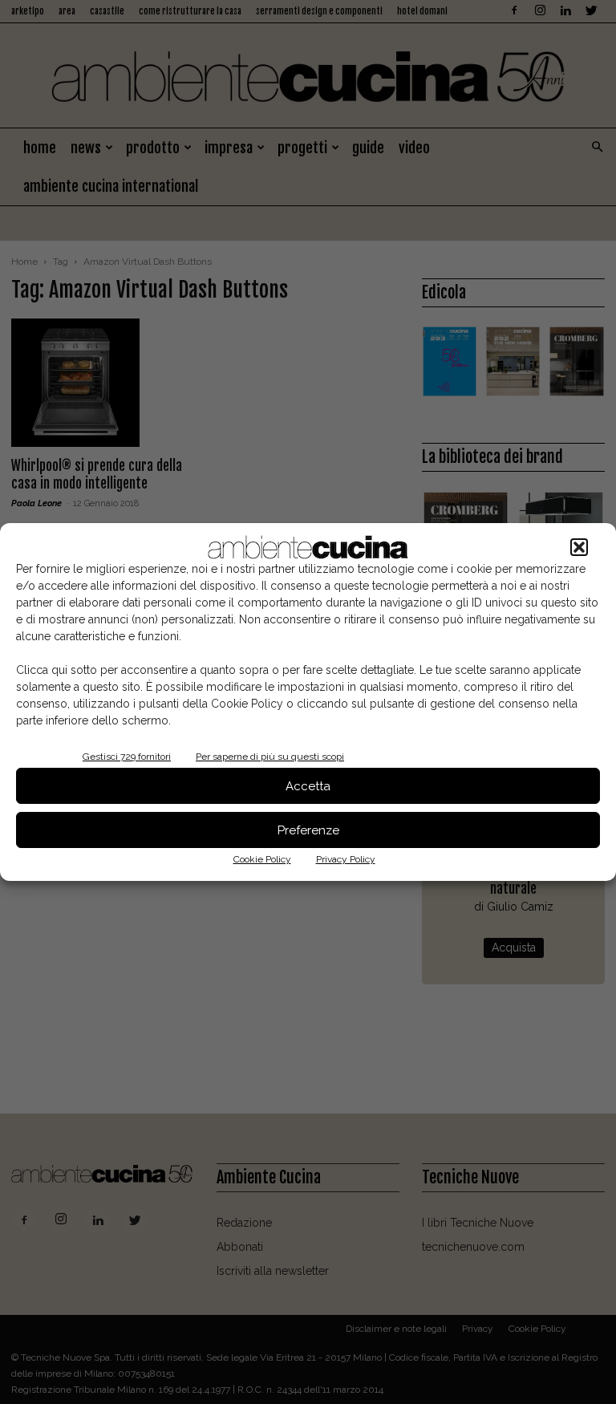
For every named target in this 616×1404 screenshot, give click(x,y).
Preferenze (308, 830)
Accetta (308, 786)
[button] (579, 547)
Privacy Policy (345, 859)
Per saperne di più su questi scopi (270, 756)
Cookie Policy (262, 859)
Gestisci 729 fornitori (127, 756)
